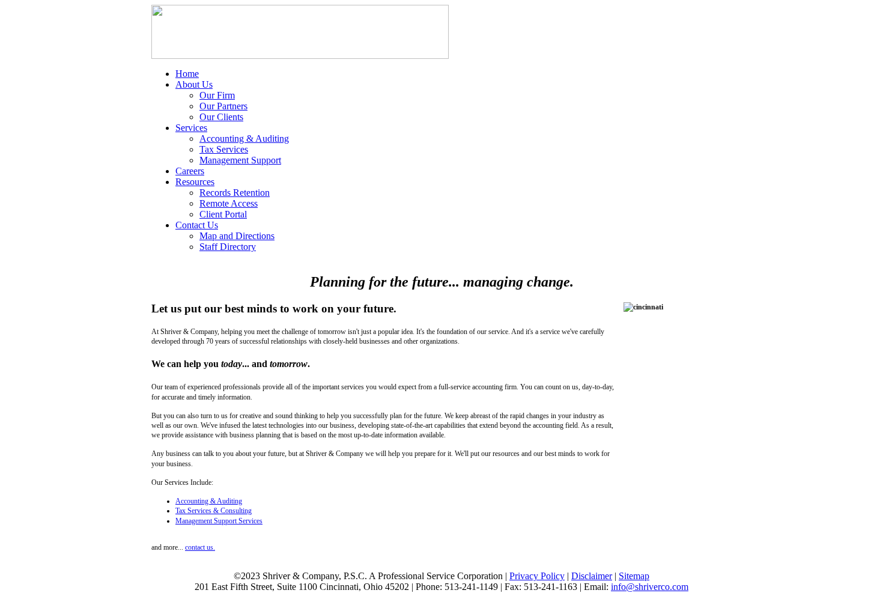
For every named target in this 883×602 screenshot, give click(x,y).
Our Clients (221, 117)
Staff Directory (227, 247)
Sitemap (634, 576)
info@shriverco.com (649, 587)
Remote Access (228, 203)
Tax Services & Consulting (213, 510)
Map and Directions (237, 236)
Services (191, 128)
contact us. (200, 547)
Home (187, 73)
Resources (194, 182)
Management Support (240, 160)
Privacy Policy (537, 576)
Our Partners (223, 106)
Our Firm (217, 95)
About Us (194, 84)
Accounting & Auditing (244, 138)
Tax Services (223, 149)
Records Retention (234, 192)
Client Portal (223, 214)
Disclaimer (591, 576)
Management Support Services (218, 521)
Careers (189, 171)
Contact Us (196, 225)
